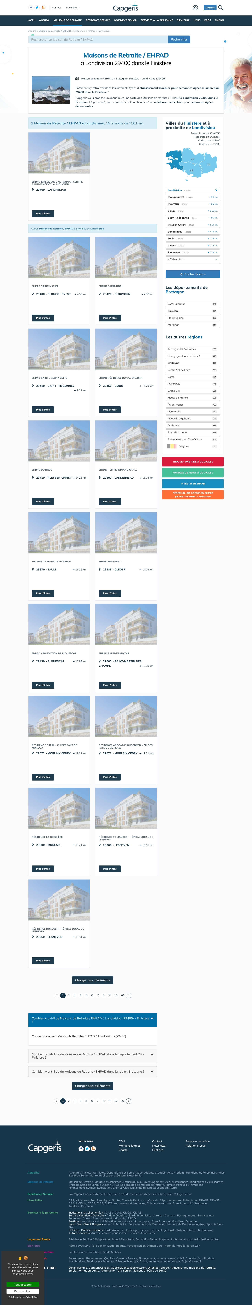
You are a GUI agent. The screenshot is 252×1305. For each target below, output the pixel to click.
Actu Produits (175, 1172)
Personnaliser (23, 1291)
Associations (180, 1203)
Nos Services (77, 1261)
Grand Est (192, 390)
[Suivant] (128, 995)
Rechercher (179, 39)
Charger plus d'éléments (92, 980)
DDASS (215, 1200)
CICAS (137, 1212)
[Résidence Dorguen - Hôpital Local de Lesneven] (59, 900)
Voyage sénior (136, 1245)
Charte (123, 1150)
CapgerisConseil (99, 1267)
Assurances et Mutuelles (129, 1203)
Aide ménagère (116, 1215)
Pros (207, 20)
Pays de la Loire (192, 432)
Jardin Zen (193, 1245)
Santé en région (101, 1200)
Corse (192, 376)
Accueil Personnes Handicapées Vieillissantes (194, 1181)
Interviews (98, 1172)
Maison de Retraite (81, 1181)
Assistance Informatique (133, 1221)
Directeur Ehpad (157, 1187)
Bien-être (183, 20)
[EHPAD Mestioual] (126, 532)
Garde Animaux (113, 1230)
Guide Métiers (112, 1252)
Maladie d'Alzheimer (107, 1181)
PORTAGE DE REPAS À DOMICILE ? (192, 472)
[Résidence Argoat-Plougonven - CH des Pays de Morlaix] (126, 716)
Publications (107, 1175)
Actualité (33, 1172)
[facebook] (30, 7)
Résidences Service (40, 1194)
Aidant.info (108, 1270)
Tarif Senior (98, 1245)
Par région (75, 1194)
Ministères (82, 1200)
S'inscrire (210, 7)
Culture (121, 1175)
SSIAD (132, 1218)
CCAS (91, 1203)
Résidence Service (98, 20)
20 (122, 995)
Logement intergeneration (176, 1239)
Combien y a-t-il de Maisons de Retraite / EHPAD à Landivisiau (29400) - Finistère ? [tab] (90, 1020)
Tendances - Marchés (100, 1261)
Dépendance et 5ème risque (125, 1172)
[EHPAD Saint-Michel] (59, 257)
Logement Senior (125, 20)
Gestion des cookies (150, 1285)
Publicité (157, 1150)
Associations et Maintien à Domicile (174, 1221)
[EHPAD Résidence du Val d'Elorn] (126, 349)
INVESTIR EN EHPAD (193, 483)
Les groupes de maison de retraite (142, 1184)
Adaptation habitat (206, 1239)
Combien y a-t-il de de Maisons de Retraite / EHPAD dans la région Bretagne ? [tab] (88, 1071)
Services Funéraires (142, 1233)
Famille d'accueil (176, 1184)
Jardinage (132, 1230)
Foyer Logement (153, 1181)
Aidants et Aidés (155, 1172)
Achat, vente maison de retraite (160, 1261)
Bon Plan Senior (79, 1175)
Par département (94, 1194)
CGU (122, 1141)
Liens (197, 20)
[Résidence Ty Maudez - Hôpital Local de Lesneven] (126, 808)
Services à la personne (157, 20)
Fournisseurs (77, 1258)
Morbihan (192, 324)
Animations (196, 1184)
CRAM (73, 1203)
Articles (85, 1172)
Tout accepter (23, 1284)
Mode (111, 1245)
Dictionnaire (138, 1187)
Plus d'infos (43, 213)
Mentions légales (129, 1145)
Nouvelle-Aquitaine (192, 418)
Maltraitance (198, 1203)
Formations (94, 1252)
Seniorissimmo (78, 1267)
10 (116, 995)
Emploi (219, 20)
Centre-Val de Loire (192, 370)
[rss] (43, 7)
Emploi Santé (77, 1252)
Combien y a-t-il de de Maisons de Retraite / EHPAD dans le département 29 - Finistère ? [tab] (88, 1055)
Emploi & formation (40, 1252)
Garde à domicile (139, 1215)
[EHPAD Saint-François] (126, 624)
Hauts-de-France (192, 397)
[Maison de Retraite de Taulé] (59, 532)
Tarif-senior (123, 1270)
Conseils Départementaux (164, 1200)
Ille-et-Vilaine (192, 317)
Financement (147, 1258)
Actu (31, 20)
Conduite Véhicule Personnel (146, 1224)
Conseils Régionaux (134, 1200)
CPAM (82, 1203)
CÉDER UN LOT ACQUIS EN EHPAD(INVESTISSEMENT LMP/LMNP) (193, 495)
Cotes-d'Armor (192, 303)
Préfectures (190, 1200)
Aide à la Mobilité (115, 1224)
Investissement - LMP (170, 1258)
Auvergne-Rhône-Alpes (192, 349)
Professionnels (37, 1258)
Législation (104, 1187)
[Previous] (56, 995)
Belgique (197, 446)
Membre (197, 8)
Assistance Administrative (99, 1221)
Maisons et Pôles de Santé (149, 1270)
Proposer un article (198, 1141)
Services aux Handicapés (109, 1218)
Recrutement (94, 1258)
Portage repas (186, 1215)
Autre (173, 1187)
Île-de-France (192, 404)
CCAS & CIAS (112, 1212)
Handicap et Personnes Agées (205, 1172)
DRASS (203, 1200)
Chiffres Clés (121, 1187)
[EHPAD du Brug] (59, 440)
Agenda (44, 20)
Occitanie (192, 425)
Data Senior (134, 1175)
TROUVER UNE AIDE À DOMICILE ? (193, 461)
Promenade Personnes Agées (185, 1224)
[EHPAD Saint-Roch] (126, 257)
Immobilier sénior (123, 1239)
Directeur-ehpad (158, 1267)
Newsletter (72, 7)
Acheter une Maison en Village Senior (168, 1194)
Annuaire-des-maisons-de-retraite (193, 1267)
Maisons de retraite (68, 20)
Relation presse (196, 1145)
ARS (71, 1200)
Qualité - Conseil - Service (120, 1258)
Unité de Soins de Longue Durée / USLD (94, 1184)
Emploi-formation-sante (84, 1270)
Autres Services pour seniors (109, 1233)
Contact (56, 7)
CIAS (100, 1203)
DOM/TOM (192, 383)
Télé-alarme (205, 1230)
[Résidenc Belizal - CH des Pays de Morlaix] (59, 716)
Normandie (192, 411)
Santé (94, 1175)
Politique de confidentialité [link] (22, 1297)
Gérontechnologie (127, 1261)
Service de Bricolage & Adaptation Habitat (168, 1230)
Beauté (120, 1245)
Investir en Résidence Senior (125, 1194)
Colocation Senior (147, 1239)
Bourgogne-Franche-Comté (192, 356)
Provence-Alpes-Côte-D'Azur (192, 439)
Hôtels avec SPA (79, 1245)
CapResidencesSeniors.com (128, 1267)
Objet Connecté (191, 1261)
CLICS (108, 1203)
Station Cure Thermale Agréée (166, 1245)
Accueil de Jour (131, 1181)
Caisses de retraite (159, 1203)
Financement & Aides (82, 1187)
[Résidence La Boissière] (59, 808)
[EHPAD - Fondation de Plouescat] (59, 624)
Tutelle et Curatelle (81, 1206)
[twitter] (37, 7)
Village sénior (102, 1239)
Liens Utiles (35, 1200)
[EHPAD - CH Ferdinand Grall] (126, 440)
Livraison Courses (163, 1215)
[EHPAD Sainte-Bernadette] (59, 349)
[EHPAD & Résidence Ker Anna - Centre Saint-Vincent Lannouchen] (59, 152)
